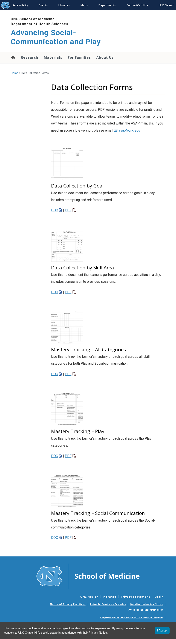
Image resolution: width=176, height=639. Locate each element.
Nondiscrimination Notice (146, 604)
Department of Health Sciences (39, 24)
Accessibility (20, 5)
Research (29, 57)
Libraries (64, 5)
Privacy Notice (98, 632)
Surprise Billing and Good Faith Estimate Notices (131, 617)
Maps (84, 5)
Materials (53, 57)
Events (43, 5)
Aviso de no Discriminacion (146, 609)
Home (13, 57)
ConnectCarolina (137, 5)
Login (159, 597)
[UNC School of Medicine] (88, 576)
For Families (79, 57)
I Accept (162, 630)
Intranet (110, 597)
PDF (68, 210)
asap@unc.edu (129, 130)
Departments (107, 5)
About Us (105, 57)
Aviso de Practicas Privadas (108, 604)
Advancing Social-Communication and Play (56, 37)
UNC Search (166, 5)
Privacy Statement (135, 597)
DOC (54, 210)
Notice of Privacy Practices (67, 604)
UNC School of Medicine (33, 19)
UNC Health (89, 597)
